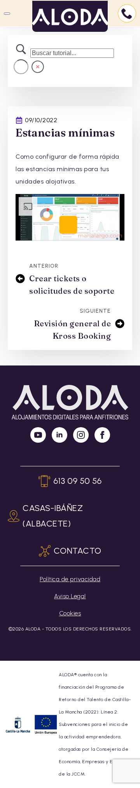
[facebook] (102, 435)
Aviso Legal (70, 596)
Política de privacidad (70, 579)
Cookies (70, 613)
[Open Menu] (7, 13)
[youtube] (38, 435)
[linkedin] (59, 435)
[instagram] (81, 435)
